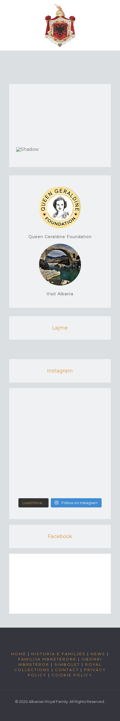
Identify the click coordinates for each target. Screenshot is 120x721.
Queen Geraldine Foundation (60, 236)
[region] (60, 127)
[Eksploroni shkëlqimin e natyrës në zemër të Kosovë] (60, 427)
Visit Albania (60, 293)
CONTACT (67, 669)
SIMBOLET (67, 664)
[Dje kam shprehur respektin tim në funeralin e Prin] (60, 464)
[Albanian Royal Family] (60, 25)
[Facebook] (60, 712)
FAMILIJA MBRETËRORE (47, 659)
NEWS (98, 654)
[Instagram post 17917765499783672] (60, 490)
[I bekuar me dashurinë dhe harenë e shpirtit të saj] (60, 405)
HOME (18, 654)
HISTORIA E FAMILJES (58, 654)
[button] (22, 125)
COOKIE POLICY (72, 675)
